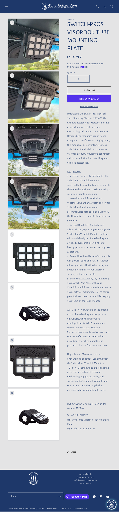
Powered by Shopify (36, 509)
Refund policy (52, 508)
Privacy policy (66, 508)
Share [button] (73, 452)
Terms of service (80, 508)
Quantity (71, 73)
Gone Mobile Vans (21, 509)
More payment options (89, 106)
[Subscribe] (59, 496)
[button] (6, 6)
